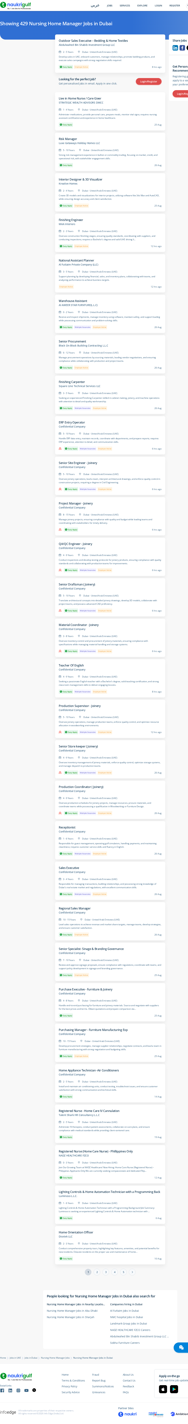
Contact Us (129, 1380)
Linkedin (175, 48)
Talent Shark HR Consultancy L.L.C (79, 1115)
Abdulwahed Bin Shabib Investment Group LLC (87, 45)
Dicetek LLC (66, 1236)
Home (3, 1358)
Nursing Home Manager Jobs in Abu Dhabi (72, 1310)
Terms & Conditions (73, 1380)
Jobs (109, 5)
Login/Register (148, 81)
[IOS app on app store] (163, 1389)
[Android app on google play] (174, 1389)
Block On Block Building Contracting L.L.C (83, 345)
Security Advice (71, 1392)
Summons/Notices (103, 1386)
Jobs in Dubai (31, 1358)
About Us (128, 1374)
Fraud (95, 1374)
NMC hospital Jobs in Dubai (126, 1317)
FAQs (126, 1392)
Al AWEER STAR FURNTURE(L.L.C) (78, 305)
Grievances (98, 1392)
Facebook (182, 48)
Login (158, 5)
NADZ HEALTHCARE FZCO (74, 1155)
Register (174, 5)
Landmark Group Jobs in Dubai (128, 1323)
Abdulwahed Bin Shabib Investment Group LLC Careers (141, 1336)
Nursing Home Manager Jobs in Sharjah (70, 1317)
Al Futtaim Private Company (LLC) (78, 264)
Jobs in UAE (15, 1358)
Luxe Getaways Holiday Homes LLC (79, 143)
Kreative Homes (68, 183)
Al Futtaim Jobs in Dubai (124, 1310)
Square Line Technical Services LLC (79, 386)
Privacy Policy (69, 1386)
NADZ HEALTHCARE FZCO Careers (130, 1330)
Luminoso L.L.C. (68, 1196)
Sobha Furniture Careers (125, 1342)
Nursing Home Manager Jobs (55, 1358)
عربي (95, 5)
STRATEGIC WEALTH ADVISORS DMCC (81, 102)
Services (125, 5)
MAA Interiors (67, 224)
